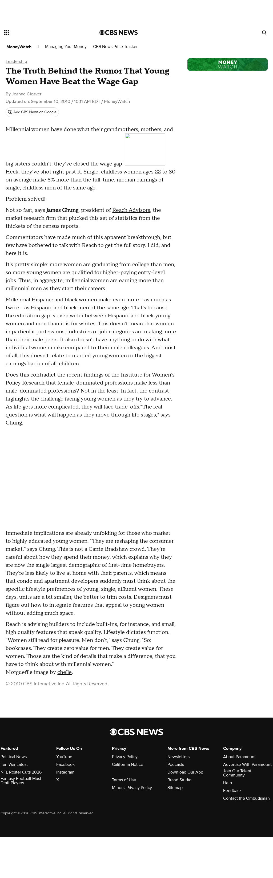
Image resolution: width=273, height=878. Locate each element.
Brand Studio (179, 780)
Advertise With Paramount (247, 764)
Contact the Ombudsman (246, 798)
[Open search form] (264, 32)
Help (227, 783)
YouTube (64, 757)
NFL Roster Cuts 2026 (21, 772)
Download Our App (185, 772)
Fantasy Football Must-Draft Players (22, 780)
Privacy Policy (125, 757)
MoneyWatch (18, 47)
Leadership (16, 61)
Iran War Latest (14, 764)
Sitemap (175, 788)
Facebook (65, 764)
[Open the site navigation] (42, 32)
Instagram (65, 772)
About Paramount (239, 757)
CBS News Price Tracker (115, 46)
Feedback (232, 790)
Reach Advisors (131, 210)
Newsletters (178, 757)
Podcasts (175, 764)
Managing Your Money (66, 46)
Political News (14, 757)
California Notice (127, 764)
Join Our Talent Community (237, 773)
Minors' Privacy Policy (132, 788)
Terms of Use (124, 780)
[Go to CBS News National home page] (118, 32)
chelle (64, 672)
